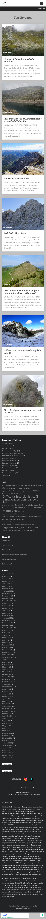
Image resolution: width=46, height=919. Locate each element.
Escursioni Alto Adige (9, 451)
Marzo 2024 (6, 642)
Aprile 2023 (6, 669)
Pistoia (34, 524)
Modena (37, 508)
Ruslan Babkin (25, 788)
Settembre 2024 (7, 628)
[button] (40, 8)
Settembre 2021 (7, 716)
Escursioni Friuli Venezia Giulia (12, 456)
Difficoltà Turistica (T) (8, 505)
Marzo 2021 (6, 731)
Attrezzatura (6, 443)
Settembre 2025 (7, 601)
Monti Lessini (21, 511)
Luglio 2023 (6, 662)
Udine (11, 530)
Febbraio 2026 (7, 588)
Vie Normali (6, 550)
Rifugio (19, 527)
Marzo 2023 (6, 672)
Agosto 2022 (6, 689)
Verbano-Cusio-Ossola (21, 530)
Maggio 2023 (6, 667)
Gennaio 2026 (7, 591)
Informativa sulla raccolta (8, 917)
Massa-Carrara (28, 508)
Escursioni (5, 448)
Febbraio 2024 (7, 645)
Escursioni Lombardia (9, 460)
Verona (32, 530)
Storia (30, 527)
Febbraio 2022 (7, 704)
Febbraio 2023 (7, 674)
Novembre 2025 (7, 596)
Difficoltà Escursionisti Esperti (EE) (20, 500)
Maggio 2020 (6, 755)
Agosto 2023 (6, 659)
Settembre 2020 (7, 745)
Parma (29, 524)
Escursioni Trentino (8, 470)
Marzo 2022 (6, 701)
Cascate (10, 494)
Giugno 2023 (6, 664)
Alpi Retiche (39, 485)
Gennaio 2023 (7, 677)
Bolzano (36, 491)
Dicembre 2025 (7, 593)
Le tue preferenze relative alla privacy (17, 914)
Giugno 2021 (6, 723)
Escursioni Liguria (8, 458)
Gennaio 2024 (7, 647)
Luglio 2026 (6, 576)
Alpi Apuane (7, 485)
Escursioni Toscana (8, 468)
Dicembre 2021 (7, 708)
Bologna (29, 491)
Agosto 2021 (6, 718)
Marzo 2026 (6, 586)
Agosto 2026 (6, 574)
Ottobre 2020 (7, 743)
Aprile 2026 (6, 584)
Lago (30, 504)
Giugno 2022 (6, 694)
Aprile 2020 (6, 757)
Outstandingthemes (23, 908)
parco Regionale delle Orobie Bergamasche (14, 524)
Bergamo (23, 491)
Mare (20, 508)
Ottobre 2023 (7, 655)
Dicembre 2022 (7, 679)
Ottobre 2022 (7, 684)
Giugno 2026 (6, 579)
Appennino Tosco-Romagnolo (11, 491)
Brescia (4, 494)
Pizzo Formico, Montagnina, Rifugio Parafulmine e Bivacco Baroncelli (21, 291)
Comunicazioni (7, 446)
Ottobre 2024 (7, 625)
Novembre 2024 (7, 623)
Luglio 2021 (6, 721)
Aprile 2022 (6, 699)
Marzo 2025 (6, 613)
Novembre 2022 (7, 682)
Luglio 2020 (6, 750)
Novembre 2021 (7, 711)
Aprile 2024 (6, 640)
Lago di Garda (38, 505)
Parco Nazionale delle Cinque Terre (13, 519)
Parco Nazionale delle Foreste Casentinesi (14, 522)
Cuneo (22, 494)
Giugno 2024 (6, 635)
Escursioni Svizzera (8, 465)
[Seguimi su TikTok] (31, 779)
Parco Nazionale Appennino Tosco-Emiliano (21, 517)
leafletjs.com (35, 795)
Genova (24, 505)
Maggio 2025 (6, 608)
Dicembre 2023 (7, 650)
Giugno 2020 (6, 753)
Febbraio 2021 (7, 733)
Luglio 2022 (6, 691)
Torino (36, 528)
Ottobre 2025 (7, 598)
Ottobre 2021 (7, 713)
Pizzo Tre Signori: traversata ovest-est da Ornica (22, 411)
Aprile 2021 (6, 728)
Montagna (9, 510)
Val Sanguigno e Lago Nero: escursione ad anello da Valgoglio (23, 119)
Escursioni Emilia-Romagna (11, 453)
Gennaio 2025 (7, 618)
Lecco (10, 508)
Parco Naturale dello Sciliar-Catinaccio (13, 514)
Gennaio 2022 (7, 706)
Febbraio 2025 (7, 615)
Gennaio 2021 (7, 735)
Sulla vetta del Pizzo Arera (16, 178)
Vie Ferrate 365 (7, 545)
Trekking (5, 475)
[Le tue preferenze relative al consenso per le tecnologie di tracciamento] (42, 915)
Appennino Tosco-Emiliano (17, 488)
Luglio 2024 (6, 633)
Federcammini (7, 564)
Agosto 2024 (6, 630)
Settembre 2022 (7, 686)
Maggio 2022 (6, 696)
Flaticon (35, 788)
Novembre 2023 (7, 652)
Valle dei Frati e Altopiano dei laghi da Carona (22, 351)
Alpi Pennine (31, 485)
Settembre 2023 (7, 657)
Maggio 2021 (6, 726)
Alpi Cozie (24, 485)
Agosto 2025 (6, 603)
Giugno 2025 (6, 606)
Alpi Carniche (16, 485)
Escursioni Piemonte (9, 463)
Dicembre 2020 (7, 738)
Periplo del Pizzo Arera (15, 233)
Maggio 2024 (6, 637)
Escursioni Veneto (8, 473)
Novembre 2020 (7, 740)
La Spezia (5, 508)
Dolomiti (18, 505)
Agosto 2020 (6, 748)
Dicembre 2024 (7, 620)
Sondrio (25, 527)
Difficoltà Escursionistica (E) (20, 496)
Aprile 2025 (6, 610)
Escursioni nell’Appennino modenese (14, 554)
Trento (5, 530)
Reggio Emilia (8, 527)
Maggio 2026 (6, 581)
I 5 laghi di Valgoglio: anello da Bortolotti (19, 60)
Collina (16, 494)
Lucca (15, 508)
